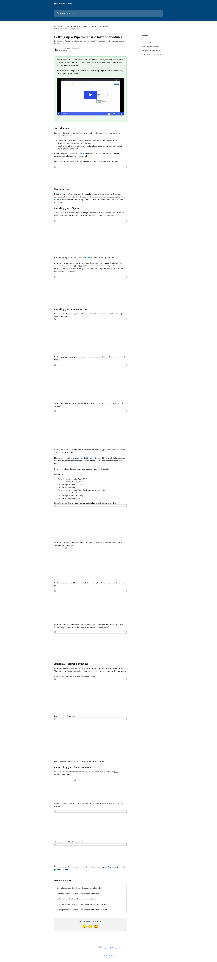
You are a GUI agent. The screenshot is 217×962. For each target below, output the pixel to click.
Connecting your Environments (151, 54)
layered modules (78, 153)
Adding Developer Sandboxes (150, 50)
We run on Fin (109, 955)
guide (123, 671)
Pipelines (85, 26)
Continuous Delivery (73, 26)
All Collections (59, 26)
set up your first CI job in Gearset (87, 458)
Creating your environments (150, 47)
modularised (87, 258)
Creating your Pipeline (148, 43)
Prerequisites (145, 39)
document (57, 200)
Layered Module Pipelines (99, 26)
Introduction (145, 35)
